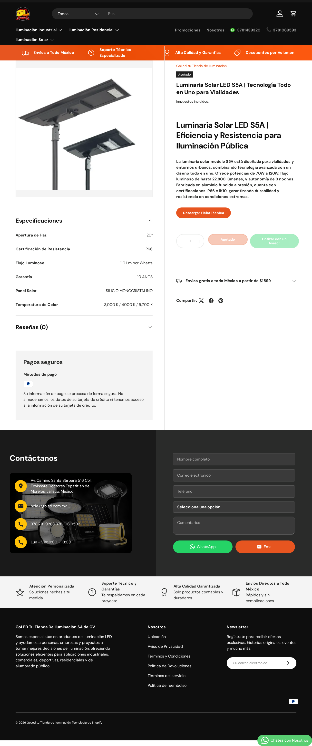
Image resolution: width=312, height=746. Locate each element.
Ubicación (157, 636)
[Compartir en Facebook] (211, 300)
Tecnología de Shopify (87, 723)
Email (268, 546)
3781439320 (248, 30)
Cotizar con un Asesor (274, 241)
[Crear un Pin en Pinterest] (221, 300)
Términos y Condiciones (169, 656)
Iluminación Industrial (36, 29)
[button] (293, 13)
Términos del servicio (166, 675)
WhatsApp (206, 546)
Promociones (188, 30)
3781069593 (284, 30)
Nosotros (215, 30)
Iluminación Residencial (90, 29)
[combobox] (152, 13)
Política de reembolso (167, 685)
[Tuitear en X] (201, 300)
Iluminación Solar (32, 39)
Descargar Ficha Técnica (203, 213)
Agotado (228, 239)
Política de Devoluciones (169, 665)
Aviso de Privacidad (165, 646)
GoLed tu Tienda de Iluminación (201, 66)
